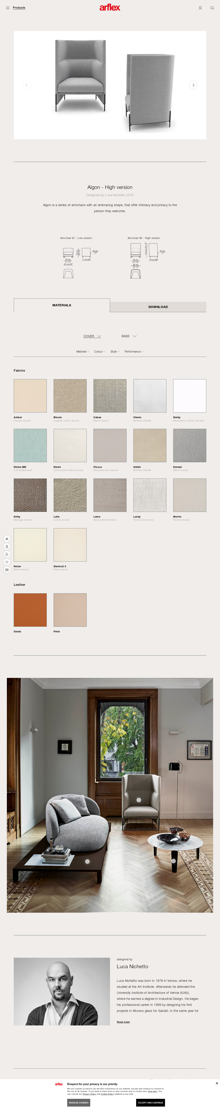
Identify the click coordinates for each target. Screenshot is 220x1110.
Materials (61, 305)
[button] (193, 85)
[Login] (200, 8)
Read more (123, 1022)
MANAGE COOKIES (78, 1103)
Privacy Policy (89, 1094)
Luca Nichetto (115, 195)
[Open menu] (7, 8)
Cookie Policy (107, 1094)
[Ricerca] (212, 8)
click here (152, 1091)
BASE (126, 336)
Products (19, 7)
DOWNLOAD (158, 307)
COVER (89, 336)
